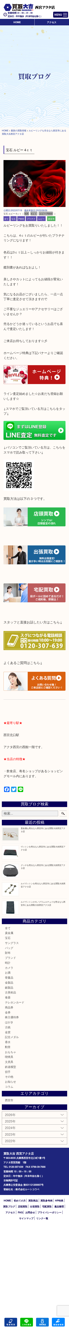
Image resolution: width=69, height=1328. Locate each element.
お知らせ (10, 1081)
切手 (7, 1072)
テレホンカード (14, 1002)
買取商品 (33, 1200)
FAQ (20, 1212)
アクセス (51, 22)
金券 (7, 1012)
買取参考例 (46, 1200)
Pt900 (21, 218)
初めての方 (20, 1200)
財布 (7, 952)
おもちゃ (10, 1052)
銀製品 (9, 987)
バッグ (9, 948)
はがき (9, 1022)
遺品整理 (59, 1206)
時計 (7, 963)
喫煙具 (9, 1057)
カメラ (9, 968)
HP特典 (59, 1200)
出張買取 (35, 1206)
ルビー (41, 218)
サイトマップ (26, 1218)
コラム (9, 1086)
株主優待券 (12, 1017)
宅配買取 (47, 1206)
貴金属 (9, 933)
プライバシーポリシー (49, 1212)
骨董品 (9, 977)
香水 (7, 1042)
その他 (9, 1076)
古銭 (7, 1027)
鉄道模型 (10, 1067)
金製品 (9, 982)
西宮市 (51, 218)
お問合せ (30, 1212)
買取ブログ (9, 1206)
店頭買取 (22, 1206)
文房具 (9, 1062)
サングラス (12, 943)
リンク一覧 (42, 1218)
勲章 (7, 1047)
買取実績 (58, 1322)
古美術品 (10, 992)
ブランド (10, 958)
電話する (10, 1322)
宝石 (13, 218)
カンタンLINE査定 (26, 1322)
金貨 (7, 1032)
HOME (17, 22)
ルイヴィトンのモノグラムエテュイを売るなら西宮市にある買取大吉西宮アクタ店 (43, 903)
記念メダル (12, 1037)
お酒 (7, 972)
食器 (7, 997)
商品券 (9, 1007)
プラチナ (31, 218)
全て (6, 218)
